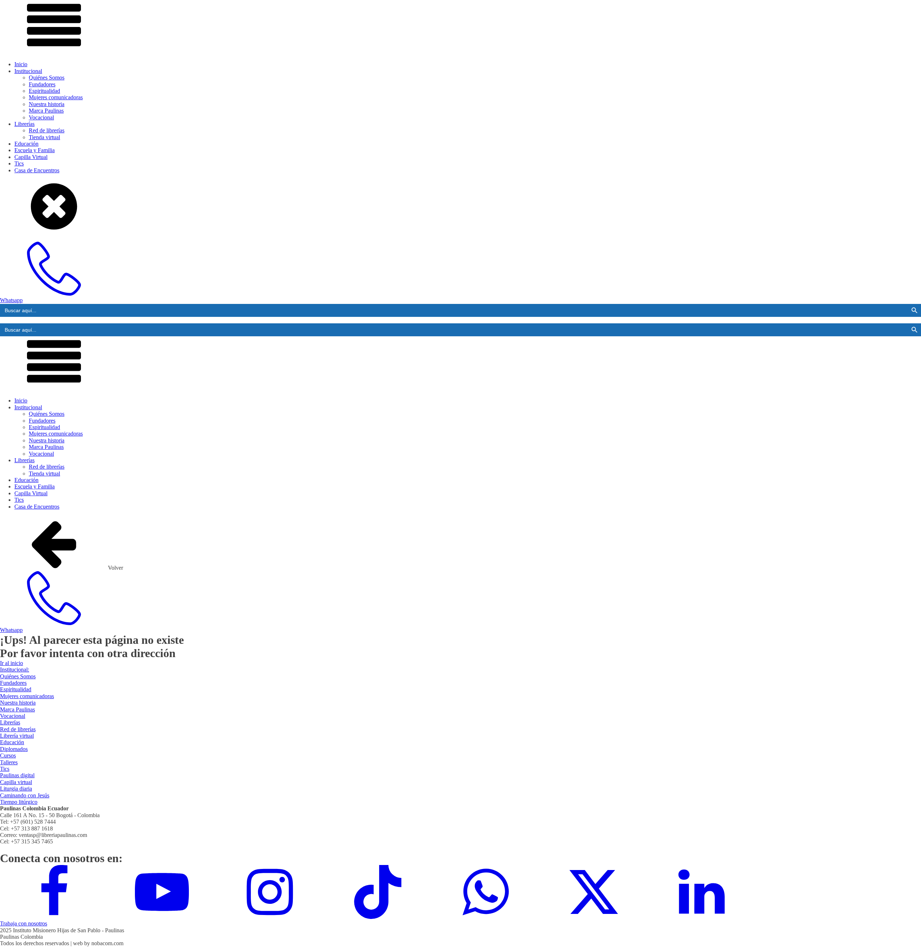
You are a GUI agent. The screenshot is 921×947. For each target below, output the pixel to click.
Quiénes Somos (46, 77)
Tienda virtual (44, 137)
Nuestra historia (46, 104)
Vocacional (41, 117)
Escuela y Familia (34, 150)
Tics (19, 163)
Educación (26, 144)
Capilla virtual (16, 782)
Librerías (24, 124)
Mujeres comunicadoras (56, 97)
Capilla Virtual (30, 157)
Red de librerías (46, 130)
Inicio (20, 64)
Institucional (28, 71)
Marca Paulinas (46, 111)
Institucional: (14, 669)
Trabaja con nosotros (23, 923)
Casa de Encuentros (36, 170)
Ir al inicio (11, 663)
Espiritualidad (44, 91)
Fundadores (42, 84)
